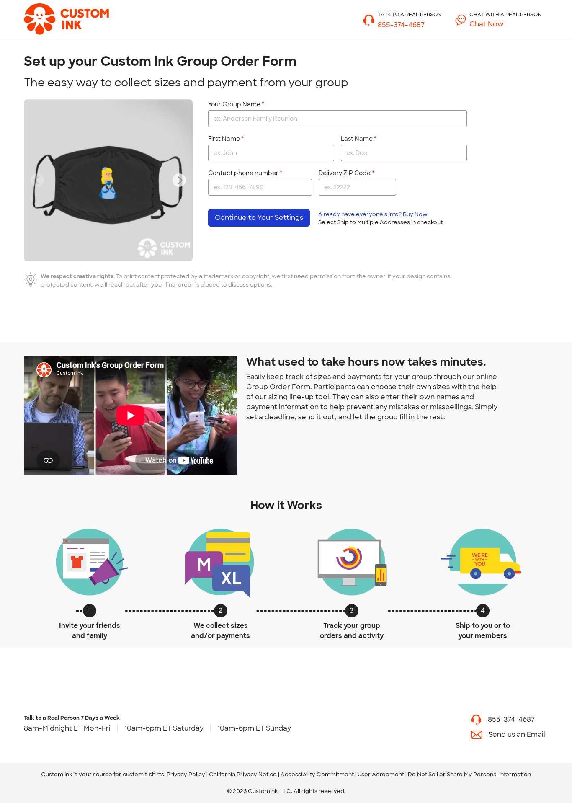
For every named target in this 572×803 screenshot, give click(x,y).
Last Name (357, 138)
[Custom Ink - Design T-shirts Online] (53, 15)
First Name (224, 138)
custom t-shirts (143, 774)
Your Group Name (234, 104)
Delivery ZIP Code (345, 173)
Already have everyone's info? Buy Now (380, 218)
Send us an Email (516, 734)
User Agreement (381, 774)
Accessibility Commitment (317, 774)
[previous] (37, 180)
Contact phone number (243, 173)
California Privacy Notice (243, 774)
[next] (179, 180)
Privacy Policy (186, 774)
